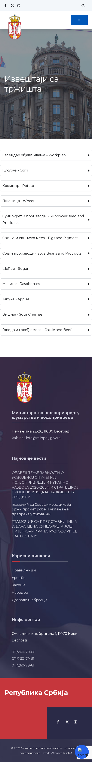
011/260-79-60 (23, 652)
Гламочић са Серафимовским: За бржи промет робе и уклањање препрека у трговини (41, 509)
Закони (18, 585)
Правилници (24, 570)
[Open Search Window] (82, 5)
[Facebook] (5, 5)
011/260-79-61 (23, 658)
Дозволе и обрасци (29, 600)
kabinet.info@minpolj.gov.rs (36, 438)
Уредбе (18, 578)
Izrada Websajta (52, 753)
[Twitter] (12, 5)
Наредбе (20, 592)
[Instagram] (18, 5)
